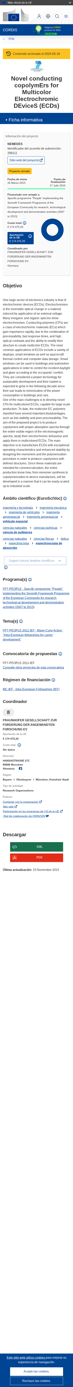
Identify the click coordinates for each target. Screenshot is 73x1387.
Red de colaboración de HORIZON (29, 816)
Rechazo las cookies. (36, 1380)
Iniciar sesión (39, 16)
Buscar (57, 16)
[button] (48, 16)
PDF (39, 857)
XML (39, 846)
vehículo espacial (15, 521)
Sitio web (14, 807)
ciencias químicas (45, 527)
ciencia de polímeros (17, 532)
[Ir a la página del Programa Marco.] (37, 66)
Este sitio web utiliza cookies (26, 1357)
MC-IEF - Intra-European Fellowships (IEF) (31, 689)
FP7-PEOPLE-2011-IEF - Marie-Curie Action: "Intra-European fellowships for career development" (33, 635)
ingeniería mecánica (53, 507)
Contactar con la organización (26, 802)
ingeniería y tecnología (18, 507)
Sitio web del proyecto (24, 161)
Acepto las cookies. (36, 1371)
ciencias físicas (44, 538)
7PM (11, 39)
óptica (65, 538)
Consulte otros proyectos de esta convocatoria (33, 667)
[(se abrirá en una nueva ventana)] (16, 14)
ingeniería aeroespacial (42, 516)
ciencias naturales (15, 527)
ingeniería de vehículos (24, 512)
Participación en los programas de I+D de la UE (36, 812)
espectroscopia (19, 543)
